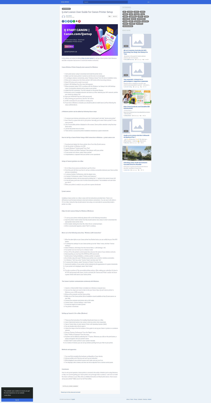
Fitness (137, 14)
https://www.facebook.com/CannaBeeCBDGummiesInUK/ (137, 107)
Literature (126, 19)
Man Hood (127, 142)
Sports (125, 23)
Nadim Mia (127, 170)
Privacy (135, 399)
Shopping (145, 21)
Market (149, 399)
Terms (131, 399)
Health (140, 16)
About (128, 399)
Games (125, 16)
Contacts (140, 399)
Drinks (125, 14)
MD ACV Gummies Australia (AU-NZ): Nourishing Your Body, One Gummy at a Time (136, 52)
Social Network (65, 2)
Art (124, 11)
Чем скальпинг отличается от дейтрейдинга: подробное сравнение (136, 80)
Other (125, 21)
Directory (145, 399)
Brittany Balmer (128, 115)
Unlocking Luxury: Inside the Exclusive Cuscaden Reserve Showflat (135, 163)
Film (131, 14)
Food (142, 14)
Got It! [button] (17, 400)
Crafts (136, 11)
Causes (130, 11)
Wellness (139, 23)
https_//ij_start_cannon (70, 386)
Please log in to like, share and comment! (70, 392)
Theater (132, 23)
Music (133, 19)
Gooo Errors (69, 16)
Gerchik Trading (128, 86)
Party (131, 21)
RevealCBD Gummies (129, 59)
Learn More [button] (7, 395)
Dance (142, 11)
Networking (66, 8)
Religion (137, 21)
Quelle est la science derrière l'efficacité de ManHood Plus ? (136, 136)
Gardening (133, 16)
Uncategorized (127, 26)
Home (146, 16)
